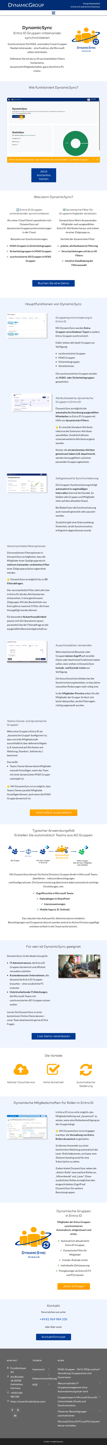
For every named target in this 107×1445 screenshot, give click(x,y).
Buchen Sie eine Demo (53, 283)
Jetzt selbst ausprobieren (53, 812)
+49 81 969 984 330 (53, 1319)
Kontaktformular (53, 1337)
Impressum (38, 1369)
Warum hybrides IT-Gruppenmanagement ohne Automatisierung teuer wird (73, 1387)
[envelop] (15, 1415)
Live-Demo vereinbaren (53, 1036)
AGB (34, 1384)
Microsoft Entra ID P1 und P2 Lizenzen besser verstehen (78, 1423)
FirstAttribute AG (56, 1442)
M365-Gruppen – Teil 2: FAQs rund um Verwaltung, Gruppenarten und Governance (78, 1373)
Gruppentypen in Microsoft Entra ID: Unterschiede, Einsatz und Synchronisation (78, 1401)
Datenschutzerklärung (40, 1378)
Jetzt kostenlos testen (44, 175)
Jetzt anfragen (73, 1286)
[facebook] (12, 1410)
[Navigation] (53, 12)
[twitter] (17, 1410)
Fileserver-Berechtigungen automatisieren (72, 1413)
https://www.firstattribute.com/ (28, 1401)
